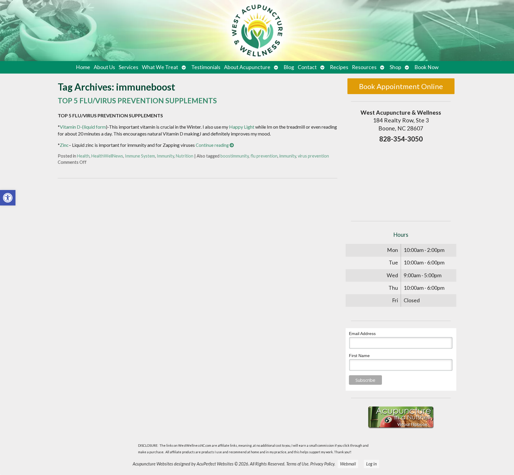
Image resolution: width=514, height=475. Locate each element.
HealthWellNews (107, 155)
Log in (371, 463)
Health (83, 155)
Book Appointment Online (401, 86)
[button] (7, 197)
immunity (287, 155)
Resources (364, 67)
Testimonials (205, 67)
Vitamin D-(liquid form (83, 127)
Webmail (348, 463)
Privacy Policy (322, 463)
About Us (104, 67)
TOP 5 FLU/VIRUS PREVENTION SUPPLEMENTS (137, 100)
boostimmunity (234, 155)
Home (83, 67)
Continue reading (213, 145)
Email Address (362, 333)
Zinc (64, 145)
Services (128, 67)
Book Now (426, 67)
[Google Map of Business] (401, 180)
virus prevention (313, 155)
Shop (395, 67)
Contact (307, 67)
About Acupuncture (247, 67)
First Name (359, 355)
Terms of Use (297, 463)
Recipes (339, 67)
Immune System (140, 155)
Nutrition (184, 155)
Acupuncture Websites (153, 463)
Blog (288, 67)
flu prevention (264, 155)
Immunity (165, 155)
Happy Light (241, 127)
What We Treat (160, 67)
